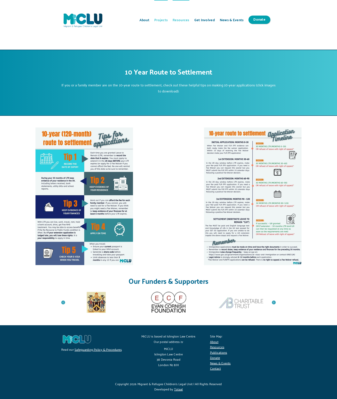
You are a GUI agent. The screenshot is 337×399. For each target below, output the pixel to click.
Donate (215, 357)
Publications (218, 352)
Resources (217, 347)
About (214, 341)
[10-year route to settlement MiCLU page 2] (253, 129)
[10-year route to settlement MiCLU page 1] (84, 129)
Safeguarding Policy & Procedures (98, 349)
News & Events (220, 363)
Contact (215, 368)
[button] (63, 302)
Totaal (178, 389)
